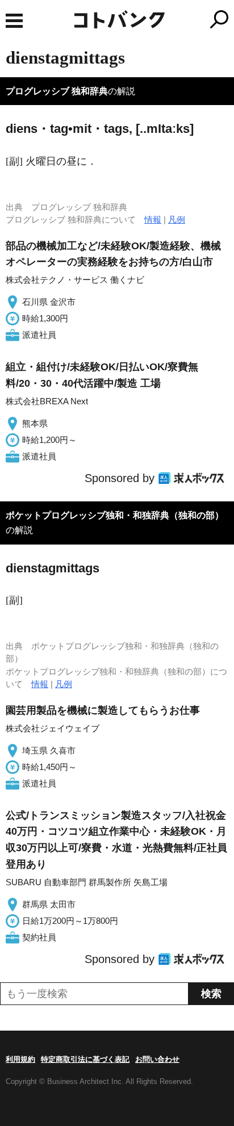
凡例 (176, 219)
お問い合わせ (157, 1059)
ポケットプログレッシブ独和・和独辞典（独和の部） (115, 515)
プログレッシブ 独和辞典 (57, 91)
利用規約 (20, 1059)
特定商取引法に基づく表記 (85, 1059)
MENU (14, 21)
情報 (152, 219)
